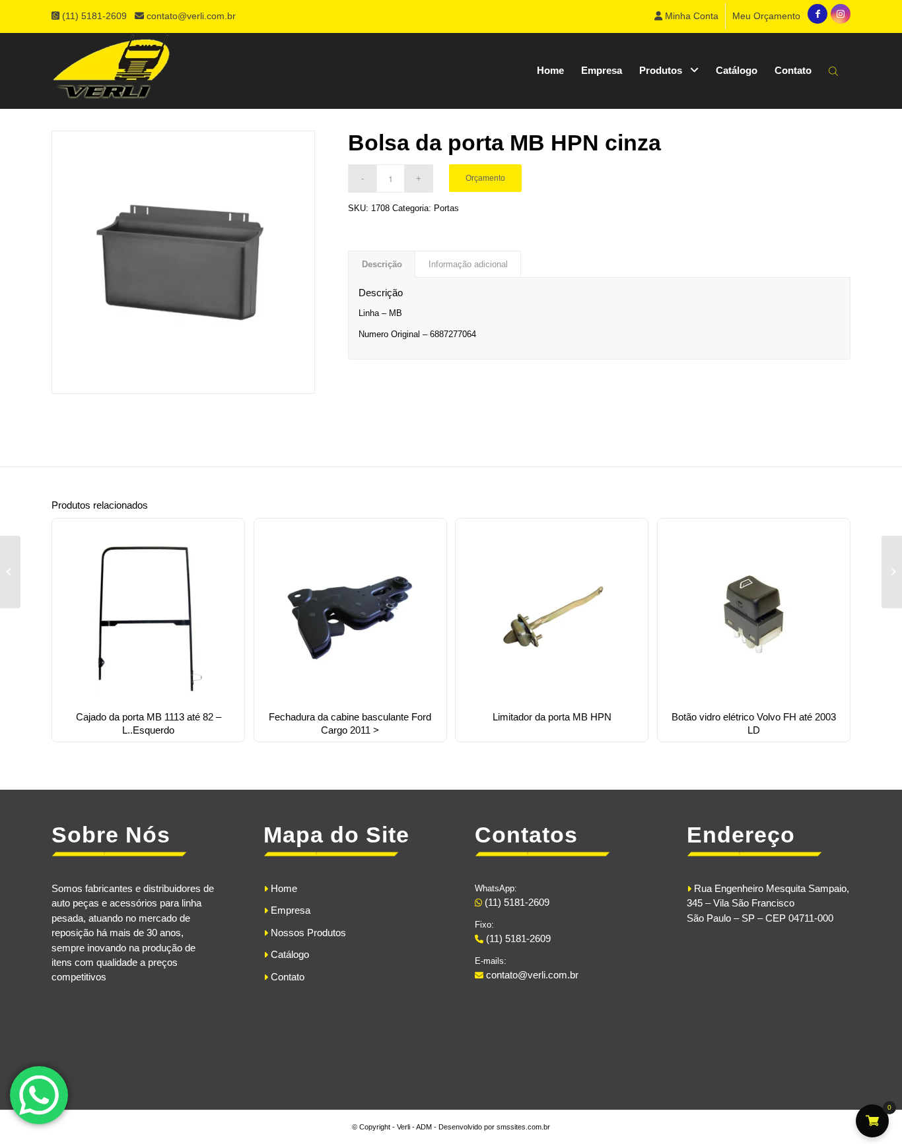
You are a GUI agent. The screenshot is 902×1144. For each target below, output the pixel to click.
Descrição (382, 264)
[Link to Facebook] (817, 14)
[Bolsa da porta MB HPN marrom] (892, 572)
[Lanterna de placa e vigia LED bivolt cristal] (10, 572)
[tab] (381, 264)
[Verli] (111, 70)
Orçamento (485, 178)
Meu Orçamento (766, 16)
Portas (446, 208)
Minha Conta (690, 16)
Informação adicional (468, 264)
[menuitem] (687, 16)
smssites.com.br (523, 1127)
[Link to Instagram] (840, 14)
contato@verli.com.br (191, 16)
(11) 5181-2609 (95, 16)
